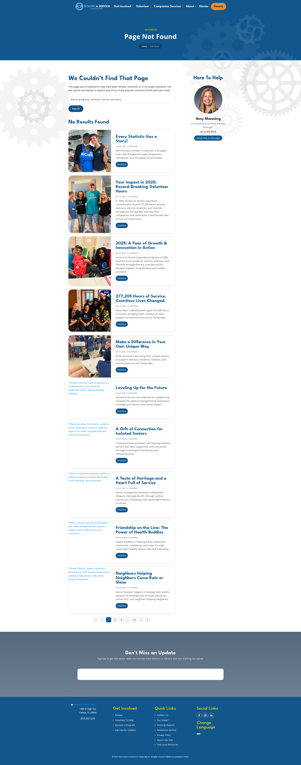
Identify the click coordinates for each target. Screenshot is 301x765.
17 (134, 619)
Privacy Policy (164, 735)
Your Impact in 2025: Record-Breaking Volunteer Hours (142, 186)
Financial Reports (166, 725)
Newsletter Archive (166, 730)
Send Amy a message (208, 138)
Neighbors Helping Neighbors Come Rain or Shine (139, 578)
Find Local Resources (167, 744)
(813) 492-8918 (208, 131)
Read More (121, 164)
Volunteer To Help (124, 720)
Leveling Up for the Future (141, 388)
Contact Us (162, 715)
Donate (119, 715)
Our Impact (163, 720)
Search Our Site (165, 740)
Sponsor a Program (125, 725)
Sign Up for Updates (125, 730)
